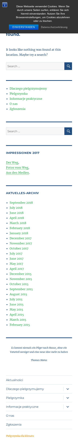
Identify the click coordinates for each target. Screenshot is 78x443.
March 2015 (18, 319)
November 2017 (21, 243)
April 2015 (17, 314)
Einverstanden (24, 27)
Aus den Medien (17, 172)
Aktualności (14, 380)
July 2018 (16, 208)
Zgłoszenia (17, 109)
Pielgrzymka (19, 93)
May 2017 (16, 263)
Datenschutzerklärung (54, 27)
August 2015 (18, 294)
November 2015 (21, 279)
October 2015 (19, 284)
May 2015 (16, 309)
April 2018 (17, 218)
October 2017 (19, 248)
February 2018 (20, 228)
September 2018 (21, 202)
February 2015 (20, 325)
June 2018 (17, 213)
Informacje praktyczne (26, 98)
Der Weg (12, 162)
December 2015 (21, 274)
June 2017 (16, 258)
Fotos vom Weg (17, 167)
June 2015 (17, 304)
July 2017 (16, 253)
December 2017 (20, 238)
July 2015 (16, 299)
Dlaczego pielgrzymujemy (28, 88)
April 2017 (17, 269)
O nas (14, 104)
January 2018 (19, 233)
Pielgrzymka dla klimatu (20, 436)
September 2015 (21, 289)
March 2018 (18, 223)
